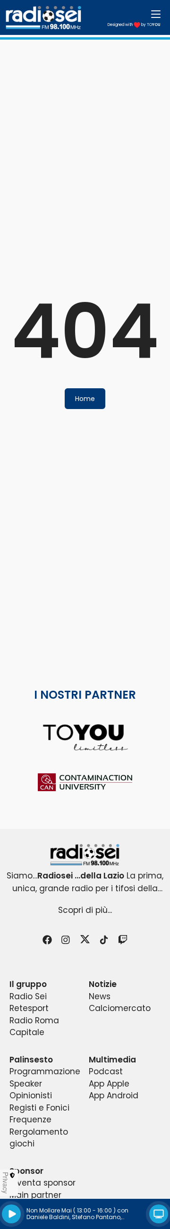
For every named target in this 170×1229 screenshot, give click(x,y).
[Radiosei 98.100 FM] (85, 854)
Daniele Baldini (47, 1217)
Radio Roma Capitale (34, 1026)
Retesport (29, 1008)
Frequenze (30, 1119)
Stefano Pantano (96, 1217)
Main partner (35, 1195)
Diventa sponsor (42, 1182)
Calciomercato (120, 1008)
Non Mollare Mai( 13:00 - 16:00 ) (71, 1210)
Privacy (5, 1183)
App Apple (109, 1083)
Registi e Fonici (39, 1107)
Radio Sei (28, 996)
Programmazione (44, 1071)
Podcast (106, 1071)
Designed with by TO (134, 24)
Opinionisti (30, 1095)
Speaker (25, 1083)
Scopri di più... (85, 910)
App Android (113, 1095)
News (99, 996)
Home (85, 398)
